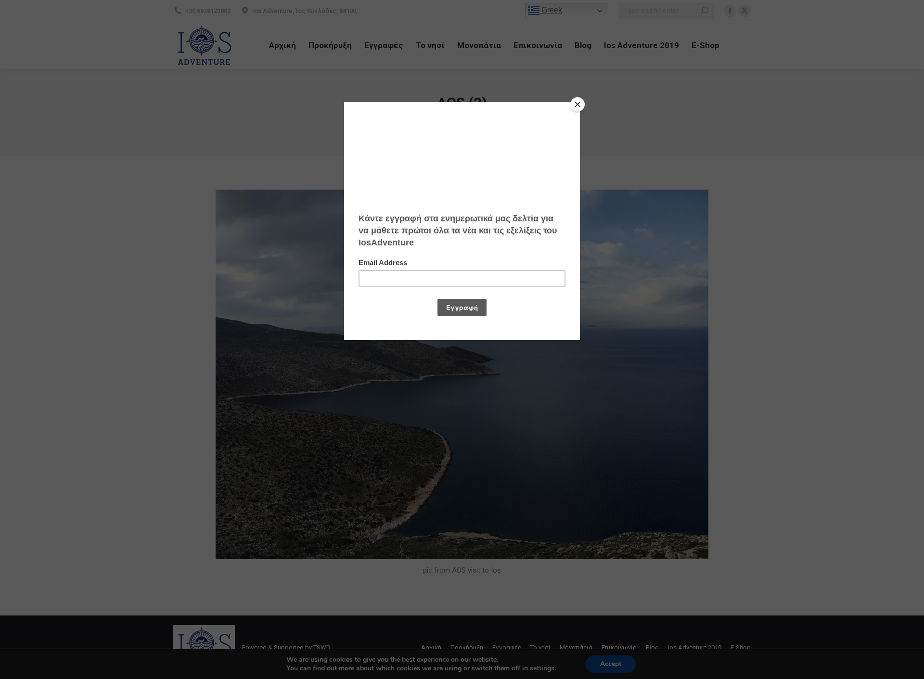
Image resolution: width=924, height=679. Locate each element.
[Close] (577, 104)
